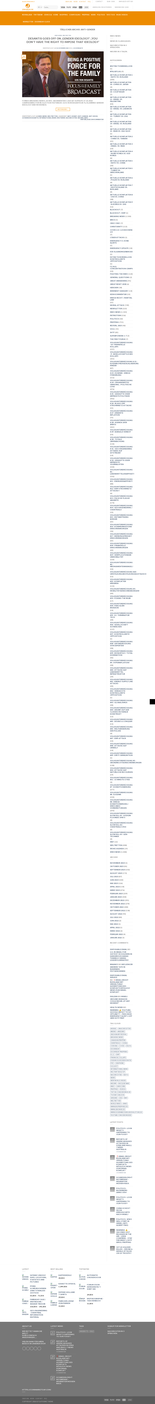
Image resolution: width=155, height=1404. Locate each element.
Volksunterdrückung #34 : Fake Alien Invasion (121, 606)
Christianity (116, 226)
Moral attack (117, 305)
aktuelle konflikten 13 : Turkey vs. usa (120, 115)
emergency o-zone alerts (119, 242)
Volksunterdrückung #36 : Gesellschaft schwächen (121, 624)
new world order (118, 1080)
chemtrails (115, 1043)
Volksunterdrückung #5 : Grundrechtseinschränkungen (126, 762)
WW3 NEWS (115, 852)
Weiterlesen (62, 109)
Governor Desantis (30, 118)
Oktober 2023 (117, 866)
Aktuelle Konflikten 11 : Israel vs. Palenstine (120, 99)
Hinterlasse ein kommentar (92, 119)
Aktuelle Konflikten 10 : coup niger (120, 91)
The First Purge (117, 339)
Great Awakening (118, 281)
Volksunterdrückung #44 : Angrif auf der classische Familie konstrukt (121, 711)
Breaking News (117, 216)
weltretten (116, 1101)
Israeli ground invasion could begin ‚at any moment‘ (120, 999)
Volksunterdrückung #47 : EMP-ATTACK (121, 737)
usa (120, 1098)
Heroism (114, 287)
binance (114, 964)
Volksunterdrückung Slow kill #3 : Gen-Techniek (121, 834)
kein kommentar (118, 294)
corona (114, 1046)
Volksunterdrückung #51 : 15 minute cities (121, 778)
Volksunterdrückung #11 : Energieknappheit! (121, 480)
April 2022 (115, 927)
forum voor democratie (121, 1060)
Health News (116, 1007)
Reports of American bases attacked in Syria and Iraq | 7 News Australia (124, 1144)
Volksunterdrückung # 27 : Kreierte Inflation (121, 413)
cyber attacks (117, 237)
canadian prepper (118, 1040)
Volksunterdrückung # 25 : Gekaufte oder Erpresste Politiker (121, 394)
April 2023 (115, 887)
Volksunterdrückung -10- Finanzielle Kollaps (121, 344)
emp (117, 1054)
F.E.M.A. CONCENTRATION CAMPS (121, 267)
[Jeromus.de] (28, 7)
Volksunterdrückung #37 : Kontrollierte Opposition (121, 634)
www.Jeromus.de (118, 1109)
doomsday (115, 1049)
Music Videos (121, 15)
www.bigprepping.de (119, 1106)
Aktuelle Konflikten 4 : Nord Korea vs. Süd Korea (121, 153)
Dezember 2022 (117, 900)
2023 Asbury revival (119, 1034)
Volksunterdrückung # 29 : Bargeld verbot (121, 431)
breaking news (117, 1037)
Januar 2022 (116, 938)
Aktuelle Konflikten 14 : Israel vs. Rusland (120, 122)
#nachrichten (125, 1028)
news (113, 1077)
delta (128, 1046)
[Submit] (56, 7)
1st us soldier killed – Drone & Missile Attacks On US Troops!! (124, 1250)
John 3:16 (48, 15)
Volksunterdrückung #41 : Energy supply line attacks (121, 681)
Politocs (101, 15)
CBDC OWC (115, 223)
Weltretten (67, 35)
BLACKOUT (115, 210)
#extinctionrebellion (121, 66)
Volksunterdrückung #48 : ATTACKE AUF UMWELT (121, 746)
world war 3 (116, 1103)
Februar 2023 (116, 893)
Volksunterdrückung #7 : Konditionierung (121, 786)
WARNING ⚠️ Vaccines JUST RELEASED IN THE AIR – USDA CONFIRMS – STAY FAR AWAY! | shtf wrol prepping (124, 1236)
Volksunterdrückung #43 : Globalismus (121, 701)
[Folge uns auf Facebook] (24, 1348)
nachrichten (71, 118)
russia (123, 1089)
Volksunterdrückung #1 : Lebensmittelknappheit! (122, 472)
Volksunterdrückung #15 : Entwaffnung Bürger (121, 517)
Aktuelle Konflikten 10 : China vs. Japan (120, 83)
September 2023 (117, 870)
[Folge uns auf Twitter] (31, 1348)
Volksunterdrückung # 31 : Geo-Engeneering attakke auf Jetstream (121, 450)
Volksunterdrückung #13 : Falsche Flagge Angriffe (121, 498)
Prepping (86, 15)
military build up (118, 1072)
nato (126, 1075)
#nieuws (121, 1031)
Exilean (114, 996)
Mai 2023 (114, 883)
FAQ (89, 1)
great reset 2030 (118, 284)
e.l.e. (112, 1054)
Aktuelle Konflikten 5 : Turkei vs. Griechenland (121, 170)
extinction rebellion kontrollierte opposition (121, 259)
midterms (61, 118)
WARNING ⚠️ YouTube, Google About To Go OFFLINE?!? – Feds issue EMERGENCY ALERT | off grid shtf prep (121, 1014)
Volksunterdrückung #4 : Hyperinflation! (121, 661)
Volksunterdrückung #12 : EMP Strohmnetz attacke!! (121, 489)
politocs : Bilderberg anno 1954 (121, 1190)
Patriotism (115, 315)
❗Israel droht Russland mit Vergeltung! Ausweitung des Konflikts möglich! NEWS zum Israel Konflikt (120, 986)
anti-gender (83, 116)
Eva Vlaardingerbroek (121, 252)
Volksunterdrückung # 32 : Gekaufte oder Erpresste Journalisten (121, 461)
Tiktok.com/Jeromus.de (121, 1092)
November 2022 (117, 904)
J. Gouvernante (77, 48)
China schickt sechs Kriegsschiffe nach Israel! (123, 1211)
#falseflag (115, 71)
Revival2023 (27, 15)
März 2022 (115, 931)
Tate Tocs (110, 15)
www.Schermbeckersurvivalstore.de (126, 1112)
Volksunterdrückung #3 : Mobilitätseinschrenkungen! (125, 590)
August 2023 (116, 873)
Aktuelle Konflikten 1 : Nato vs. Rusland (121, 76)
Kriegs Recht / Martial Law (121, 299)
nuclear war (124, 1083)
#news (113, 1031)
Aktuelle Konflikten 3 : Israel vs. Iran (121, 145)
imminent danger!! (119, 291)
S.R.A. (112, 329)
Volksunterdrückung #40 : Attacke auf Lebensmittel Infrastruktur (121, 671)
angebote (84, 1331)
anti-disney (72, 116)
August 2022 (116, 914)
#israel (114, 1028)
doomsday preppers (119, 1052)
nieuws (81, 118)
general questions (119, 277)
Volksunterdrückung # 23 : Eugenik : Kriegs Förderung (121, 373)
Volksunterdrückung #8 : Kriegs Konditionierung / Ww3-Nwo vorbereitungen (121, 804)
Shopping (64, 15)
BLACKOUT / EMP (118, 213)
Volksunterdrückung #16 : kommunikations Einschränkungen (121, 526)
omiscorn (121, 1086)
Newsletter (28, 22)
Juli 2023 (114, 876)
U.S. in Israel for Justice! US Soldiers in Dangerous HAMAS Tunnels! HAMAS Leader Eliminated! (121, 956)
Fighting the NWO (119, 274)
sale (92, 1331)
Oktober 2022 (117, 907)
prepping (114, 1089)
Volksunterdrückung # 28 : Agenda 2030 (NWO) (121, 422)
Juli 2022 (114, 917)
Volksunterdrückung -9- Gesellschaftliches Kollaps (121, 354)
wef (125, 1098)
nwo (86, 118)
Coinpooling (74, 15)
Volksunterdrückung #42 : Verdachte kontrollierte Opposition (121, 692)
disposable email (118, 949)
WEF (112, 842)
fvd (112, 1063)
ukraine (114, 1098)
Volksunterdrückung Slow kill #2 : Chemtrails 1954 (121, 825)
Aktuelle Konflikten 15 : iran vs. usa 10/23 (120, 130)
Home (55, 15)
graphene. (120, 1063)
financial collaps (118, 1057)
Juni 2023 (114, 880)
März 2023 (115, 890)
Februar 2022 (116, 934)
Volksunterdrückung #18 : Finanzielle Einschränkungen (121, 545)
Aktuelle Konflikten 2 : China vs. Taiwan (121, 137)
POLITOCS (114, 319)
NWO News (58, 35)
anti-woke (93, 116)
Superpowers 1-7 (118, 336)
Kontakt (82, 1)
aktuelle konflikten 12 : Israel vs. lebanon (121, 108)
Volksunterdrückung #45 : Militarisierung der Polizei (121, 729)
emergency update (119, 248)
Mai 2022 (114, 924)
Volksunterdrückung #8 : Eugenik (121, 793)
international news (47, 118)
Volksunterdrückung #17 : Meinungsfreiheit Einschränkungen (121, 536)
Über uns (68, 1)
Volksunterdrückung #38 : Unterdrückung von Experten (121, 643)
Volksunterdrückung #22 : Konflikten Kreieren (121, 581)
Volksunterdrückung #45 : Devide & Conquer (121, 720)
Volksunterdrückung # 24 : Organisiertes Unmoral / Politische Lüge (121, 383)
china (124, 1043)
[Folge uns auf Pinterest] (39, 1348)
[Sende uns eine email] (35, 1348)
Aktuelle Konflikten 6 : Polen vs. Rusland (121, 179)
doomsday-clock (42, 22)
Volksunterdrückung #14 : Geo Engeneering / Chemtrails (121, 507)
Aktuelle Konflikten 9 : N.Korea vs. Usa (121, 203)
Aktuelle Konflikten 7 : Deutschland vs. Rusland (121, 187)
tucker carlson (117, 1095)
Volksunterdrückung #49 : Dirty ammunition (121, 754)
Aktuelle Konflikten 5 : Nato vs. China (121, 162)
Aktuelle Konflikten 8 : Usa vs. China (121, 196)
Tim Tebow (38, 15)
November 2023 (117, 863)
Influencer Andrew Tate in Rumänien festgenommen (121, 967)
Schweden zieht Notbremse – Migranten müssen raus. (124, 1180)
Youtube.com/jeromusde (121, 1115)
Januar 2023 (116, 897)
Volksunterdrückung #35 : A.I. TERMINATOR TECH (121, 615)
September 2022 (117, 910)
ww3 (125, 1103)
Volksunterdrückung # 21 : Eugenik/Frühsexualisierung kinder (124, 363)
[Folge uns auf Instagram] (28, 1348)
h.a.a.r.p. (114, 1066)
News (76, 1)
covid (121, 1046)
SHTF (112, 332)
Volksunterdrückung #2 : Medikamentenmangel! (121, 564)
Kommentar (121, 1151)
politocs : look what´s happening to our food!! (124, 1131)
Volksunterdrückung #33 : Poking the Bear (121, 597)
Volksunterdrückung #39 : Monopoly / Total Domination (121, 653)
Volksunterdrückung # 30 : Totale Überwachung (121, 439)
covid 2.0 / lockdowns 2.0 (121, 231)
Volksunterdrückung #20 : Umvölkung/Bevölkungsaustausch (128, 573)
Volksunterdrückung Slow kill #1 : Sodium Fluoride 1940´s (121, 815)
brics (112, 220)
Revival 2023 (116, 325)
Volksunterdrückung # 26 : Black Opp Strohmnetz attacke (121, 403)
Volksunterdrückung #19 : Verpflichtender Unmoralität (121, 555)
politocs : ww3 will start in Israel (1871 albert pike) (124, 1222)
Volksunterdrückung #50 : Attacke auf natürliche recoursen (121, 770)
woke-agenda (117, 849)
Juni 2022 (114, 921)
